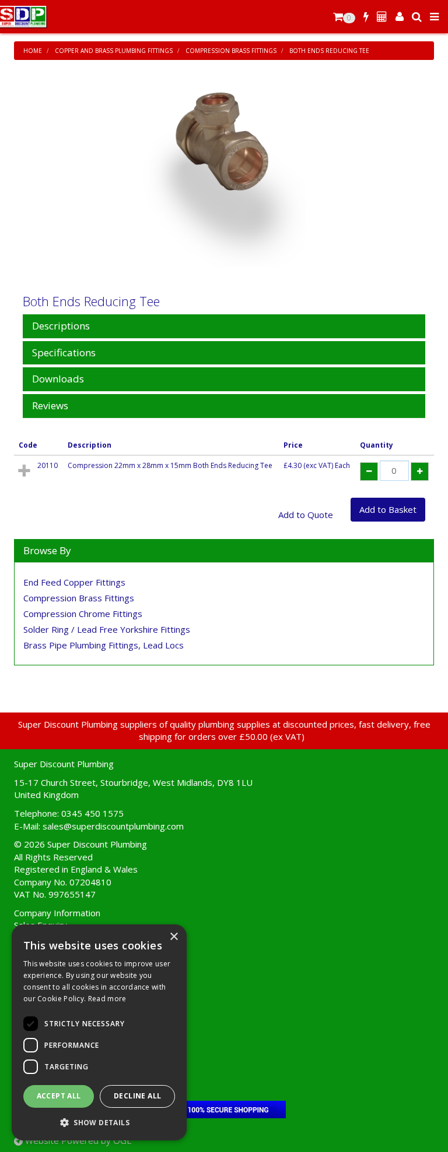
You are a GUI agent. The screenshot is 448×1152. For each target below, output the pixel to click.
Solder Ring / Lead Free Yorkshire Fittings (106, 629)
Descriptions (61, 326)
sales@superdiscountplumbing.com (113, 826)
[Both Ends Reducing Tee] (224, 180)
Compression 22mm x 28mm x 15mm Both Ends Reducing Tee (170, 465)
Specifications (64, 353)
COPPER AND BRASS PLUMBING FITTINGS (114, 51)
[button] (99, 1122)
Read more (107, 999)
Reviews (50, 406)
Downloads (58, 379)
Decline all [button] (137, 1096)
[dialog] (99, 1032)
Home (32, 51)
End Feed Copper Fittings (74, 582)
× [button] (173, 937)
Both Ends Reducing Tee (329, 51)
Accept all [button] (59, 1096)
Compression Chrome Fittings (82, 613)
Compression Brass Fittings (231, 51)
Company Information (57, 913)
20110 (47, 465)
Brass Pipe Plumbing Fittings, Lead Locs (103, 645)
